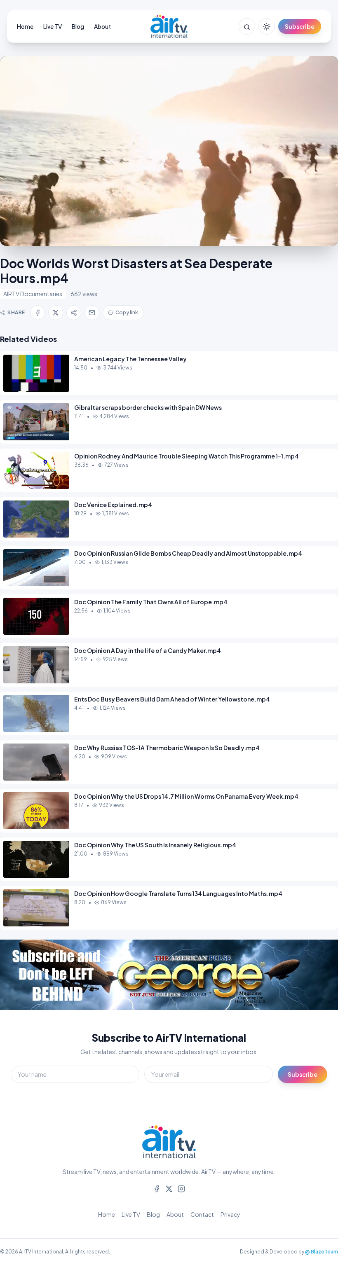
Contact (202, 1214)
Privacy (230, 1214)
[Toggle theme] (266, 26)
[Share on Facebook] (37, 312)
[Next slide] (313, 975)
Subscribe (300, 26)
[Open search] (247, 26)
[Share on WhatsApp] (73, 312)
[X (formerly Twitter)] (169, 1188)
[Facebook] (156, 1188)
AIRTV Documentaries (32, 293)
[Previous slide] (24, 975)
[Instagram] (181, 1188)
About (102, 26)
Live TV (52, 26)
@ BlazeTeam (321, 1252)
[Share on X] (55, 312)
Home (25, 26)
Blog (78, 26)
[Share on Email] (91, 312)
